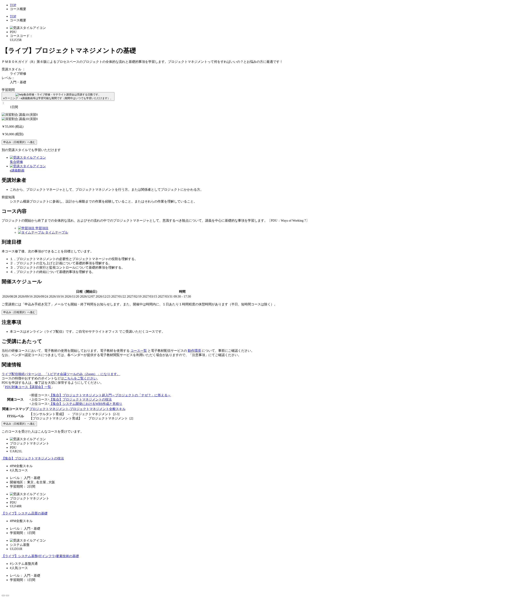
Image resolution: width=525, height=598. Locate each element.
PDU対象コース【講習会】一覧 (28, 387)
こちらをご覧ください (80, 378)
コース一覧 (138, 350)
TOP (13, 5)
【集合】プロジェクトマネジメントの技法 (80, 399)
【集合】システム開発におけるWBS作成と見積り (85, 404)
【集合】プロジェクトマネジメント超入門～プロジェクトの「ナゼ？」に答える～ (110, 395)
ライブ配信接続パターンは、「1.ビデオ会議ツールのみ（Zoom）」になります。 (61, 374)
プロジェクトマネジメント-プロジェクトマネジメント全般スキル (77, 409)
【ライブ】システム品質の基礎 (25, 513)
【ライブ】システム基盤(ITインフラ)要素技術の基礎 (40, 556)
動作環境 (194, 350)
